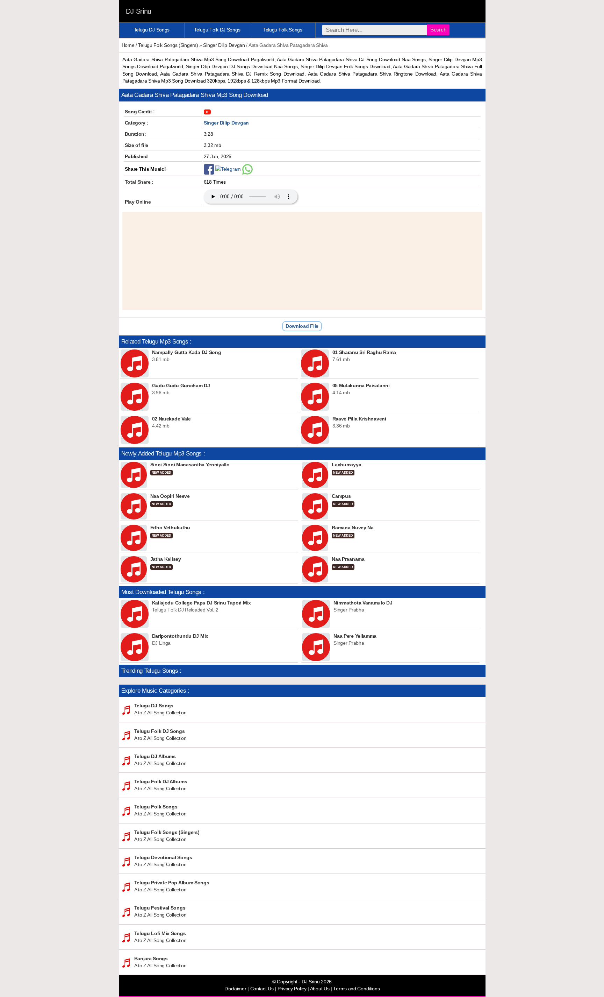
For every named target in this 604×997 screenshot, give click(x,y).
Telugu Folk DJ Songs (217, 30)
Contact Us (262, 988)
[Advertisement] (302, 261)
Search (438, 30)
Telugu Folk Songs (282, 30)
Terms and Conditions (356, 988)
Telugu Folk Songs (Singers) (168, 45)
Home (128, 45)
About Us (320, 988)
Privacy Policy (292, 988)
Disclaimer (235, 988)
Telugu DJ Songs (152, 30)
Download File (302, 326)
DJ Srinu (139, 11)
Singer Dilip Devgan (224, 45)
